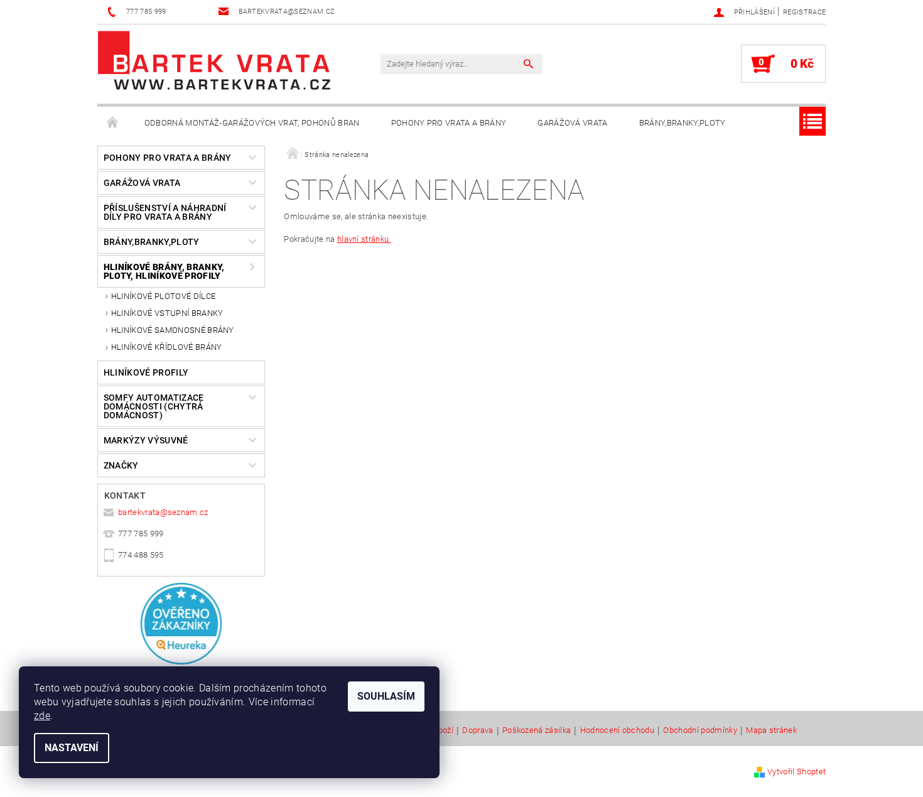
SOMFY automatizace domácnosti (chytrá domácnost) (154, 406)
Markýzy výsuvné (146, 440)
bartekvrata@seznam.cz (163, 512)
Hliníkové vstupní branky (167, 313)
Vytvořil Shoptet (796, 771)
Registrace (804, 12)
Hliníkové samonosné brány (172, 330)
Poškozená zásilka (536, 730)
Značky (121, 465)
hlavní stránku (364, 239)
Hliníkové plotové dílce (163, 296)
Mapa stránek (771, 730)
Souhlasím (386, 696)
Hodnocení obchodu (617, 730)
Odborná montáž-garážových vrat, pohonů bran (252, 122)
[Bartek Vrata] (214, 60)
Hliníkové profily (146, 372)
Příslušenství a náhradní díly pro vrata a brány (165, 212)
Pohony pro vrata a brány (449, 122)
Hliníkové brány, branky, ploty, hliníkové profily (164, 271)
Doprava (477, 730)
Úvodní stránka (113, 123)
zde (42, 716)
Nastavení (72, 748)
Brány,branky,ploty (682, 122)
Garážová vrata (572, 122)
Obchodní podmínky (700, 730)
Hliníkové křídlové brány (166, 347)
